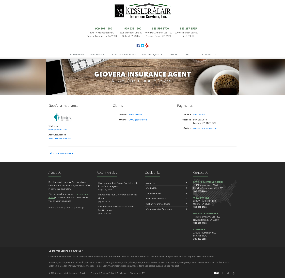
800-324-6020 (199, 114)
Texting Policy (107, 273)
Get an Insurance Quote (158, 203)
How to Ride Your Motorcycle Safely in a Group (118, 198)
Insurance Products (156, 198)
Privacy (94, 273)
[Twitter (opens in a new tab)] (142, 45)
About (191, 54)
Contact (209, 54)
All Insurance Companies (62, 153)
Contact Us (151, 188)
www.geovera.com (57, 129)
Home (51, 207)
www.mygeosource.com (60, 138)
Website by (137, 273)
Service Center (153, 193)
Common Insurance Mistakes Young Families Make (116, 210)
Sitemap (80, 207)
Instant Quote (153, 54)
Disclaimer (122, 273)
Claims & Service (124, 54)
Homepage (77, 54)
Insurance (98, 54)
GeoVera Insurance (63, 117)
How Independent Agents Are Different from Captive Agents (117, 186)
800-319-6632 (135, 114)
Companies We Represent (159, 209)
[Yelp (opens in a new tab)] (147, 45)
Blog (175, 54)
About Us (150, 182)
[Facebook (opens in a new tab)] (138, 45)
